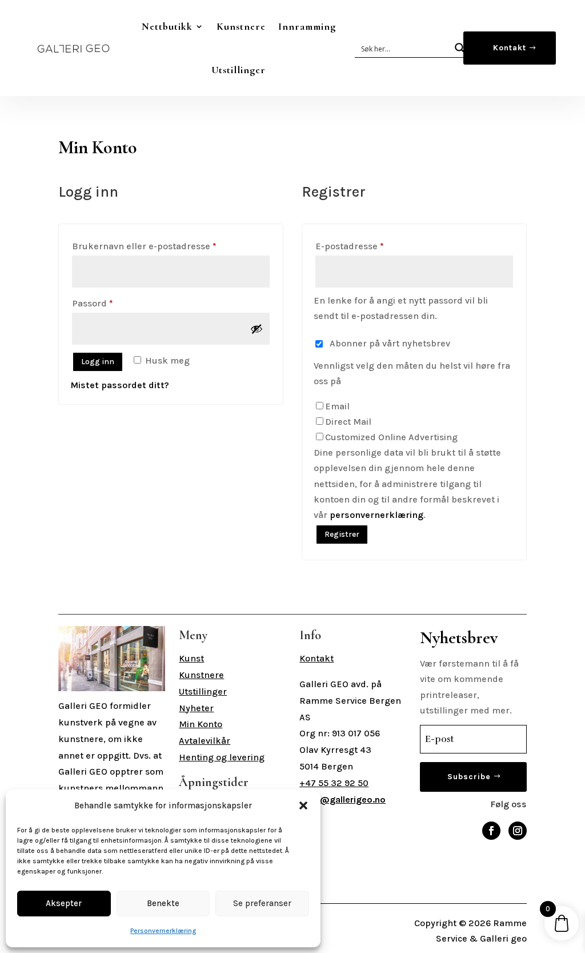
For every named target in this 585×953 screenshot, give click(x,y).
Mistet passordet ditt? (119, 385)
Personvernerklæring (163, 931)
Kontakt (509, 48)
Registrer (341, 534)
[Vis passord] (256, 328)
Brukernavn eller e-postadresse (162, 246)
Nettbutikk (167, 26)
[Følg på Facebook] (491, 831)
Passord (110, 303)
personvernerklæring (376, 514)
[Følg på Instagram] (517, 831)
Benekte (163, 903)
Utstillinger (238, 69)
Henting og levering (222, 757)
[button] (303, 805)
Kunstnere (241, 26)
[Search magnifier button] (460, 48)
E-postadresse (367, 246)
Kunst (191, 658)
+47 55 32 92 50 (333, 782)
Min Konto (200, 724)
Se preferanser (262, 903)
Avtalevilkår (204, 740)
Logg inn (97, 361)
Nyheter (196, 708)
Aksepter (64, 903)
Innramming (307, 26)
